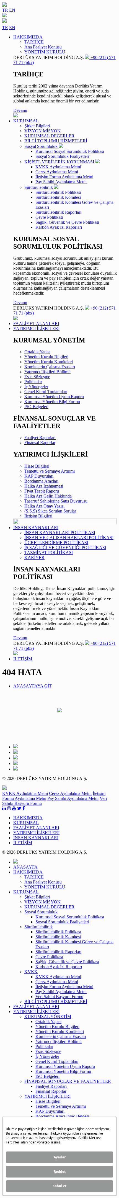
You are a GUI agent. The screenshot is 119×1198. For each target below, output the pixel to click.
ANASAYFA (25, 867)
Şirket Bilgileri (37, 125)
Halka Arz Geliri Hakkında (48, 496)
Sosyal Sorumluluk (41, 146)
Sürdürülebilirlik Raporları (58, 212)
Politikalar (33, 381)
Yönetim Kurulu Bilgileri (46, 356)
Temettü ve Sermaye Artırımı (49, 471)
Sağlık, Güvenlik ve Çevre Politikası (67, 222)
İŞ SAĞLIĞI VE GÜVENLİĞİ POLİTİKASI (65, 547)
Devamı (20, 110)
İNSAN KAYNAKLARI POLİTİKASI (59, 532)
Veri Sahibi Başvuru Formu (59, 996)
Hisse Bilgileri (36, 466)
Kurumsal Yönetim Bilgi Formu (52, 401)
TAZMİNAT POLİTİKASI (48, 552)
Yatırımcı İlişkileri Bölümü (47, 371)
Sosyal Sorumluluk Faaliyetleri (62, 156)
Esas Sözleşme (37, 376)
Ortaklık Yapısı (37, 351)
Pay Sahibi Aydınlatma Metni (61, 181)
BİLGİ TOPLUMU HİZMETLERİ (55, 140)
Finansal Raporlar (39, 442)
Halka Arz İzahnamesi (43, 486)
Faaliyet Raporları (40, 437)
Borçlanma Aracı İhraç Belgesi (62, 1116)
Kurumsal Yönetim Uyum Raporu (54, 396)
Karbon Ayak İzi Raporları (58, 227)
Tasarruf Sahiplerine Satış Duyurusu (55, 501)
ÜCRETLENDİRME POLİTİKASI (56, 542)
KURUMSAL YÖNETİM (47, 1016)
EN (12, 10)
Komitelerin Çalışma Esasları (49, 366)
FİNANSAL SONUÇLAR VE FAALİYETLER (67, 1081)
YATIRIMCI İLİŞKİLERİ (47, 1096)
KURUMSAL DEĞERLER (49, 135)
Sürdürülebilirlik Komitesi (58, 197)
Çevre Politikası (49, 217)
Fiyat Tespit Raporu (41, 491)
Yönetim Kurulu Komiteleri (48, 361)
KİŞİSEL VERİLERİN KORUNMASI (59, 161)
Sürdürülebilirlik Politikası (58, 192)
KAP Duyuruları (38, 476)
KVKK (31, 971)
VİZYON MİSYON (42, 130)
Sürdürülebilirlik (39, 187)
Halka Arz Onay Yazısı (44, 506)
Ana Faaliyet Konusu (43, 47)
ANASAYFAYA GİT (32, 686)
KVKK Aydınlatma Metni (58, 166)
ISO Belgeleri (36, 406)
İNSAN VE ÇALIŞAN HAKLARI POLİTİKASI (68, 537)
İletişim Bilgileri (38, 516)
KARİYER (34, 557)
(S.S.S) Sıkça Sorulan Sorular (50, 511)
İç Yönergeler (36, 386)
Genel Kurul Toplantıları (45, 391)
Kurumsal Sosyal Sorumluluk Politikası (69, 151)
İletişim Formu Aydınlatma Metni (64, 176)
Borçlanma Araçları (41, 481)
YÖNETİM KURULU (44, 52)
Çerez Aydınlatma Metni (56, 171)
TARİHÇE (34, 42)
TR (5, 10)
